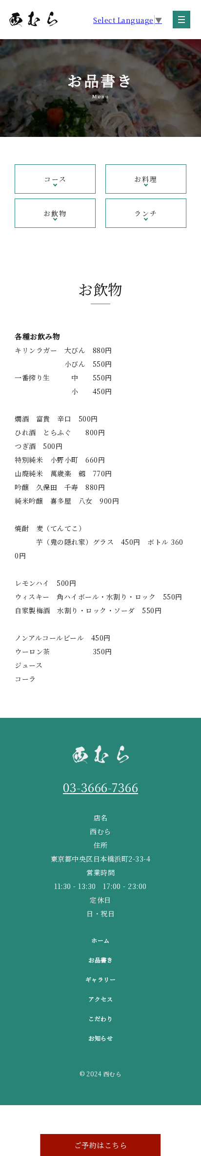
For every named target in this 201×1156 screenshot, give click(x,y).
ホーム (100, 940)
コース (55, 179)
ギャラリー (100, 979)
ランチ (146, 213)
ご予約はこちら (100, 1145)
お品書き (100, 960)
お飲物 (55, 213)
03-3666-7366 (100, 787)
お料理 (146, 179)
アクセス (100, 999)
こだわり (100, 1018)
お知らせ (100, 1038)
